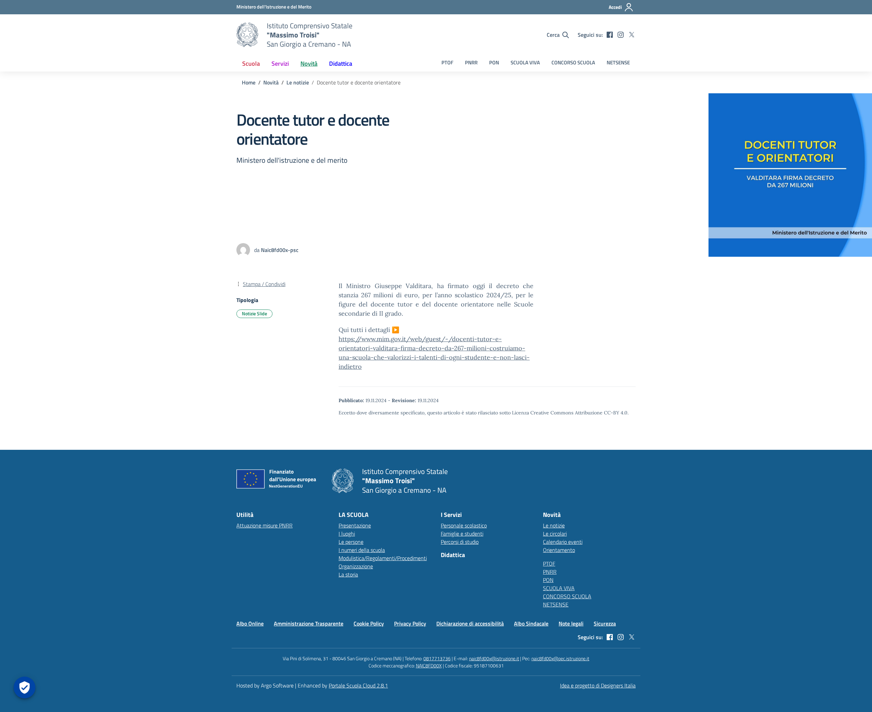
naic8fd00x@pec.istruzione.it (560, 658)
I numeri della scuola (362, 550)
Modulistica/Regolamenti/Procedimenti (383, 558)
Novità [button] (308, 63)
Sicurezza (605, 623)
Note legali (571, 623)
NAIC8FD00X (429, 665)
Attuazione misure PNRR (264, 525)
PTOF (447, 62)
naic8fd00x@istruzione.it (494, 658)
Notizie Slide (254, 313)
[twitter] (631, 35)
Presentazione (355, 525)
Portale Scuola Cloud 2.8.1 (358, 685)
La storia (348, 574)
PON (494, 62)
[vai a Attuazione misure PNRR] (279, 480)
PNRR (471, 62)
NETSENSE (618, 62)
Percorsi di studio (460, 542)
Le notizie (554, 525)
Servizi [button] (280, 63)
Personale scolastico (464, 525)
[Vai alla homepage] (247, 34)
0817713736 (437, 658)
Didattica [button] (340, 63)
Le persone (351, 542)
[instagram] (621, 35)
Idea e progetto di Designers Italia (598, 685)
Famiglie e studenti (462, 533)
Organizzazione (356, 566)
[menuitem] (251, 64)
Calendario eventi (562, 542)
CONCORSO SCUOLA (573, 62)
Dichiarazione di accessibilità (470, 623)
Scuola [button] (251, 63)
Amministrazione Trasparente (308, 623)
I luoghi (347, 533)
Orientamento (559, 550)
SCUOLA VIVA (525, 62)
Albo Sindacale (531, 623)
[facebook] (610, 35)
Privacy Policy (410, 623)
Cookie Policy (369, 623)
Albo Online (250, 623)
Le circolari (555, 533)
